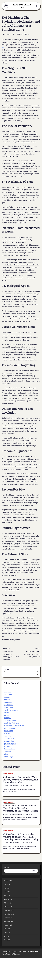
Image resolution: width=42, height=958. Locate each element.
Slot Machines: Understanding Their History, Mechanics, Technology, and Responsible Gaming (20, 779)
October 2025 (8, 918)
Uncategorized (14, 640)
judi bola (7, 699)
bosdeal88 (8, 694)
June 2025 (7, 932)
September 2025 (9, 921)
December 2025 (9, 910)
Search (6, 670)
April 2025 (7, 940)
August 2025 (8, 925)
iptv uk (6, 754)
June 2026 (7, 888)
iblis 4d (6, 715)
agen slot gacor (9, 728)
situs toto (7, 733)
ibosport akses (9, 749)
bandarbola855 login (11, 723)
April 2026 (7, 895)
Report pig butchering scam (14, 725)
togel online (8, 705)
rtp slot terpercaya (11, 710)
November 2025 (9, 914)
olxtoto (6, 712)
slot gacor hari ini (10, 738)
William (26, 34)
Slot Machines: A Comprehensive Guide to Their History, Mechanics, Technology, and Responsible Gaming (20, 837)
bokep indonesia (10, 720)
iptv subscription (10, 744)
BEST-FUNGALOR (22, 4)
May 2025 (7, 936)
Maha (7, 785)
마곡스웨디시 (9, 751)
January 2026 (8, 906)
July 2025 (7, 929)
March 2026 (8, 899)
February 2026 (8, 903)
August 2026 (8, 881)
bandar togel (8, 731)
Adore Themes (13, 954)
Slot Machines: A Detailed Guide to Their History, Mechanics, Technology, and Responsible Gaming (20, 808)
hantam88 (8, 702)
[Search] (36, 6)
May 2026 (7, 892)
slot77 (4, 47)
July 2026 (7, 884)
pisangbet (7, 718)
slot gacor (7, 692)
